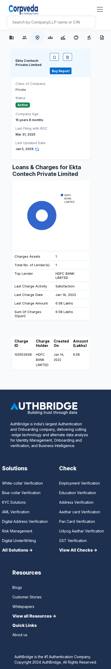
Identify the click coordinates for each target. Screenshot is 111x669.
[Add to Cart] (67, 57)
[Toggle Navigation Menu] (100, 9)
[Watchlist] (54, 57)
